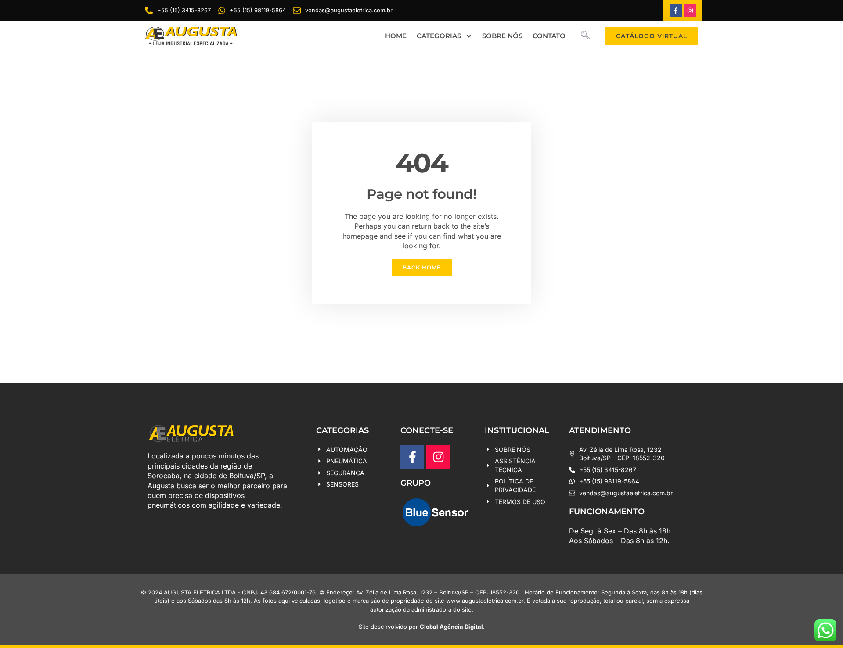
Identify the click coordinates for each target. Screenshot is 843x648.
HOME (396, 36)
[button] (585, 36)
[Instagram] (690, 10)
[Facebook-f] (676, 10)
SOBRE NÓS (502, 36)
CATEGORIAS (439, 36)
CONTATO (549, 36)
